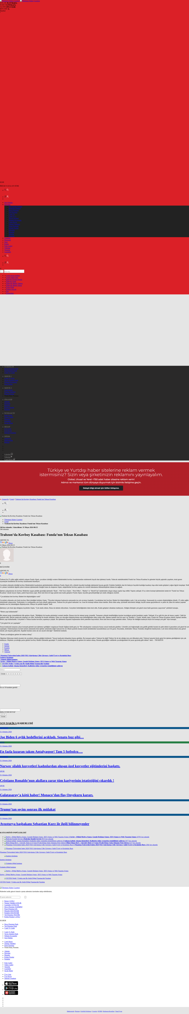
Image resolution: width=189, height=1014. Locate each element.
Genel (12, 499)
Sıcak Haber (8, 423)
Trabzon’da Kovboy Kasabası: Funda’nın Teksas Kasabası (35, 499)
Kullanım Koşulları (108, 1011)
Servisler (7, 204)
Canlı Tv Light (9, 373)
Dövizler (12, 230)
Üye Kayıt (8, 431)
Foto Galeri (8, 246)
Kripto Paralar (13, 228)
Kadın (6, 244)
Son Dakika (8, 203)
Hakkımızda (8, 440)
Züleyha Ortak (11, 281)
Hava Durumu (14, 210)
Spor (6, 242)
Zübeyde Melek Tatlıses (14, 283)
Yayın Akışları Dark (11, 380)
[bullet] (16, 674)
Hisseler (11, 232)
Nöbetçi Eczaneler (15, 220)
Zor (7, 291)
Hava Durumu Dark (11, 369)
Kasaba (7, 648)
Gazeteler (7, 252)
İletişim (6, 442)
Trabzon (7, 652)
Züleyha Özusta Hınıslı (14, 279)
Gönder (3, 674)
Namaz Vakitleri (14, 224)
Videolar (7, 248)
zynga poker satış (12, 277)
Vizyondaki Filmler (15, 206)
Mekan (6, 650)
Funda (6, 644)
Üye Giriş (7, 429)
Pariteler (11, 236)
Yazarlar (7, 250)
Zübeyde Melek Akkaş (14, 285)
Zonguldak (10, 293)
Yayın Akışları (14, 218)
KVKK (100, 1011)
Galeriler (7, 454)
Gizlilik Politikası (86, 1011)
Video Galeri (8, 417)
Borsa (9, 901)
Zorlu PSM (10, 287)
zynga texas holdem (13, 276)
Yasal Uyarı (118, 1011)
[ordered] (14, 674)
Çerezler (94, 1011)
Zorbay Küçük (11, 289)
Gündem (7, 238)
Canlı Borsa (13, 222)
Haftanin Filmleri (15, 208)
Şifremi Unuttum (10, 433)
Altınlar (11, 234)
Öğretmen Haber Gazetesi (13, 520)
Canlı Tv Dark (9, 378)
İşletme (6, 646)
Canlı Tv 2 (12, 216)
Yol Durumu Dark (10, 371)
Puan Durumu (13, 226)
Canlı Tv (12, 214)
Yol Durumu (13, 212)
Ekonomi (7, 240)
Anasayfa (7, 438)
